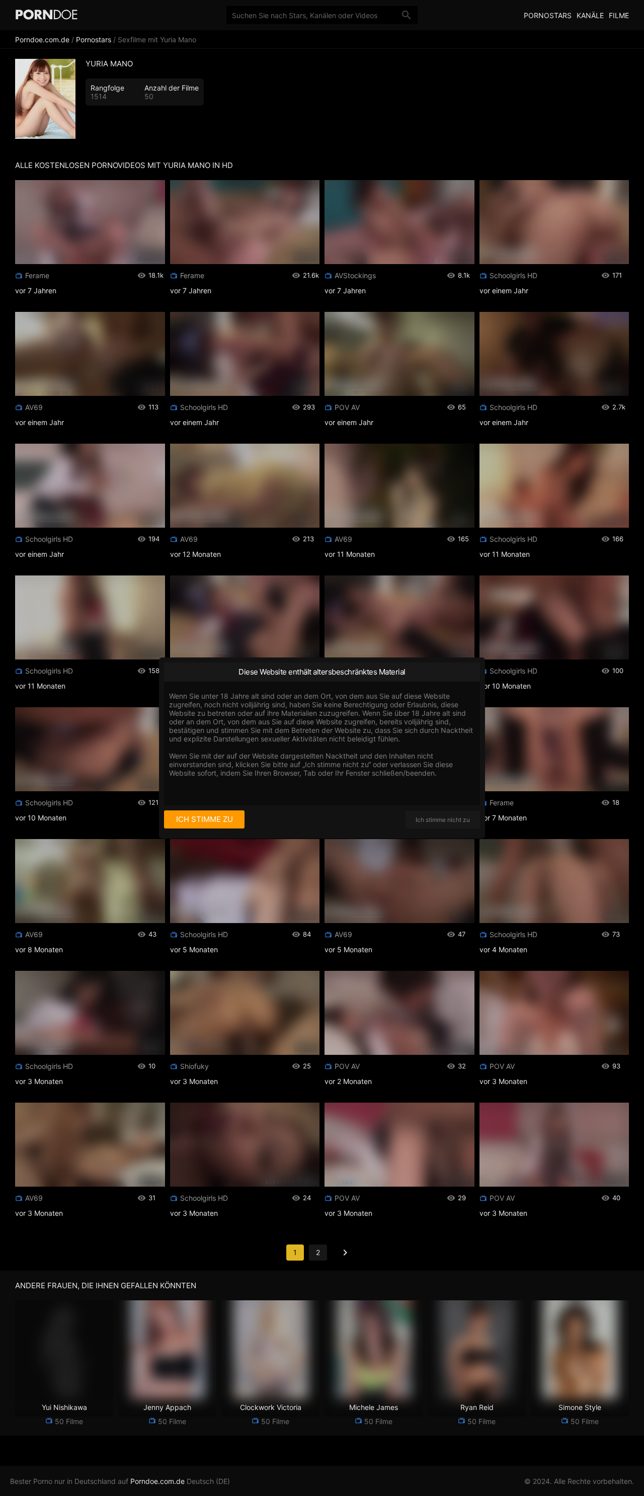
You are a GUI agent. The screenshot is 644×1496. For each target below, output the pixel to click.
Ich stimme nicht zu (443, 819)
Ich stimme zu (204, 819)
